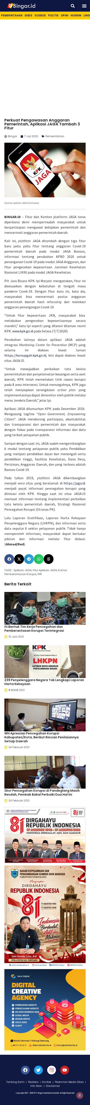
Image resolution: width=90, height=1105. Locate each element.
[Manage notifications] (79, 1095)
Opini (64, 15)
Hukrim (76, 15)
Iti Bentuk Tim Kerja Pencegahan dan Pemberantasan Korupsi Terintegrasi (34, 628)
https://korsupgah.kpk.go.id (25, 355)
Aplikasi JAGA (23, 570)
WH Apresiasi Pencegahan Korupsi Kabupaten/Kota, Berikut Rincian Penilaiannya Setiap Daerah (41, 737)
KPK (40, 574)
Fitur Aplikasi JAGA (45, 570)
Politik (53, 15)
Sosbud (40, 15)
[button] (72, 5)
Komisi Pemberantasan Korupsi (35, 572)
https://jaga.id (74, 483)
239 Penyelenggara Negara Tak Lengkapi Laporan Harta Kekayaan (44, 682)
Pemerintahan (11, 15)
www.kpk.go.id (22, 331)
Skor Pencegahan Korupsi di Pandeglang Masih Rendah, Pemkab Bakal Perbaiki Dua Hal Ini (42, 792)
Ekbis (28, 15)
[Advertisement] (45, 67)
